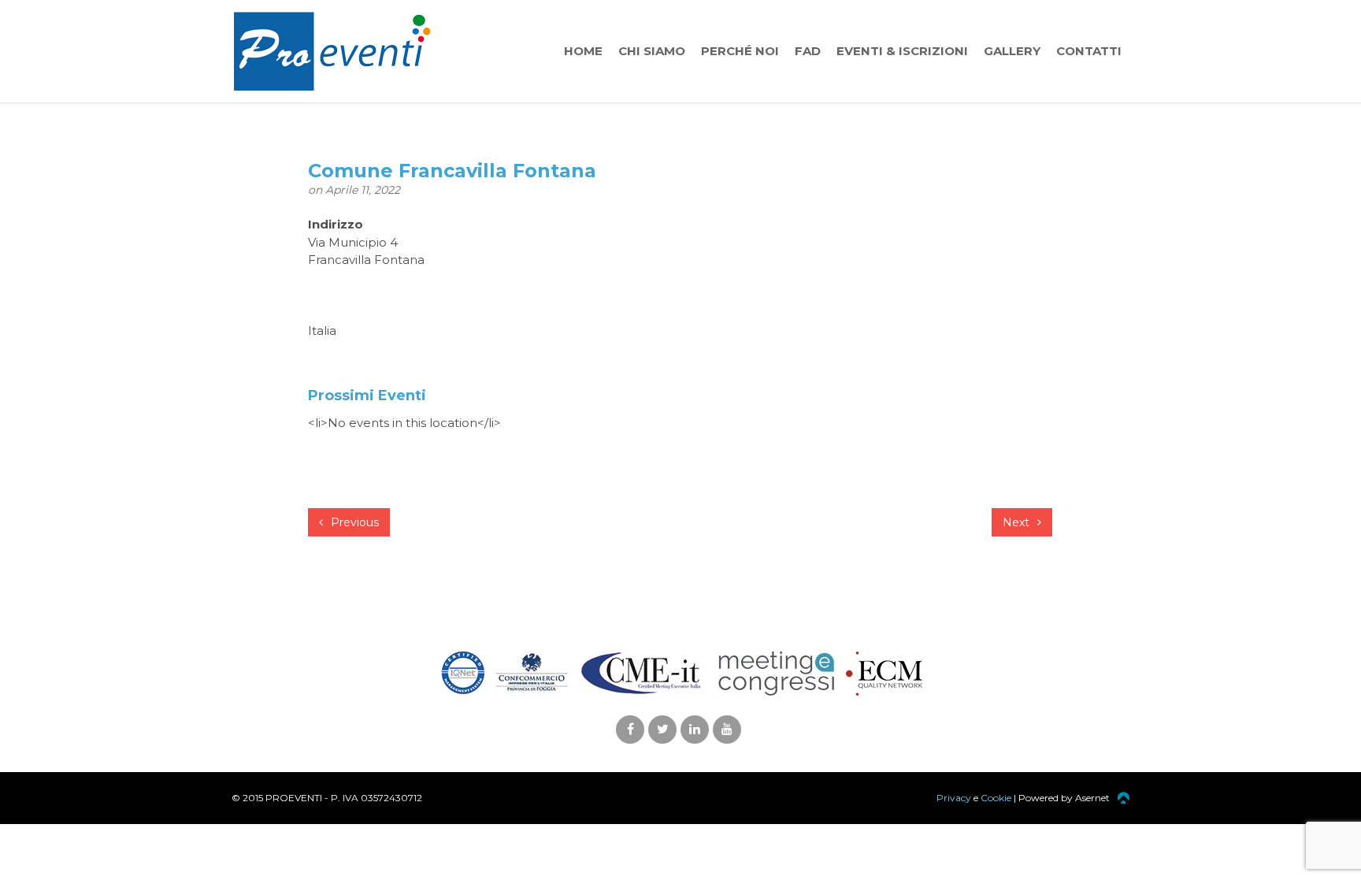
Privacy (953, 798)
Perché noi (740, 50)
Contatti (1089, 50)
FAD (808, 50)
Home (583, 50)
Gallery (1012, 50)
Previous (353, 522)
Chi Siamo (651, 50)
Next (1018, 522)
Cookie (996, 798)
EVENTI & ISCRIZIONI (902, 50)
